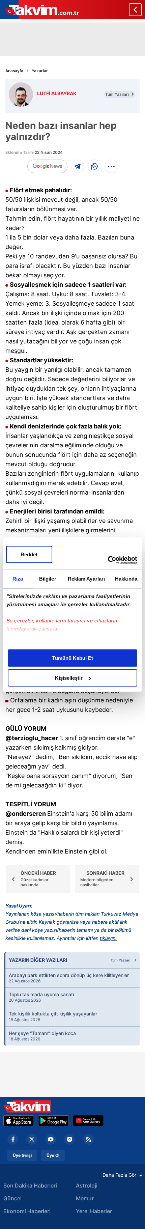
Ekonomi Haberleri (27, 1211)
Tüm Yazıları (117, 94)
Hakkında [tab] (126, 579)
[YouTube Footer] (50, 1139)
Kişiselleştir (69, 678)
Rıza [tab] (17, 579)
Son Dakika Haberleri (30, 1185)
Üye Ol (53, 1155)
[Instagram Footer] (69, 1139)
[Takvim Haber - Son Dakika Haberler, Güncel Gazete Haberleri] (27, 1106)
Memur (85, 1198)
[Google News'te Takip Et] (47, 167)
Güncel (12, 1198)
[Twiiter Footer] (31, 1139)
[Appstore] (18, 1120)
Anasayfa (14, 71)
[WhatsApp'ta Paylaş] (94, 166)
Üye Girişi (22, 1155)
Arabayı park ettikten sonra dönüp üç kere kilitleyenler (69, 978)
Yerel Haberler (94, 1211)
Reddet (29, 554)
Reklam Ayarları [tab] (86, 579)
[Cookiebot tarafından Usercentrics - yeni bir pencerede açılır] (107, 560)
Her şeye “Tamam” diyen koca (42, 1036)
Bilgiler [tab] (47, 579)
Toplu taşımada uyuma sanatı (41, 997)
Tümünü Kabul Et (72, 658)
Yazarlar (40, 71)
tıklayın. (108, 938)
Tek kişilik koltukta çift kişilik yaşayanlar (53, 1016)
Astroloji (86, 1185)
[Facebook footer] (12, 1139)
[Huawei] (88, 1120)
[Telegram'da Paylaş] (77, 166)
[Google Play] (53, 1120)
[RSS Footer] (88, 1139)
